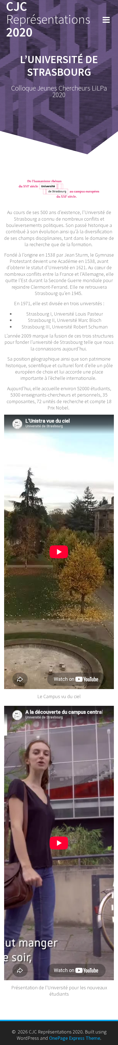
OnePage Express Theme (74, 1038)
